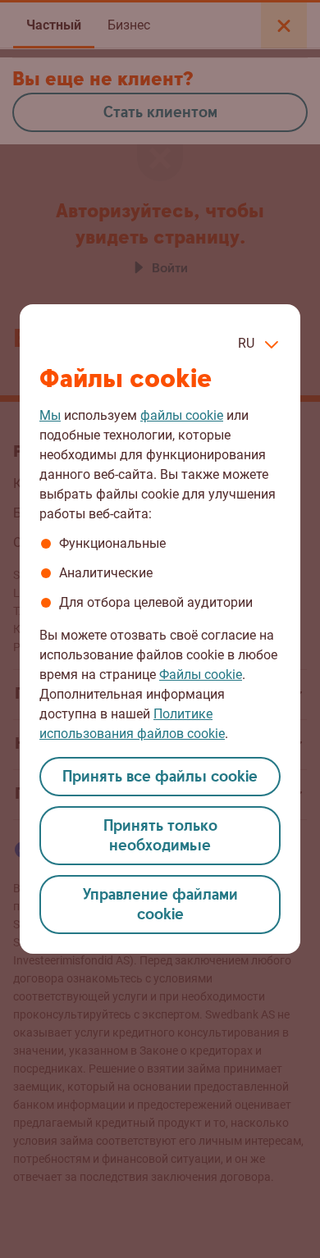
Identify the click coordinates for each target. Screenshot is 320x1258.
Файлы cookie (200, 674)
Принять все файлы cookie (160, 777)
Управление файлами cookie (160, 905)
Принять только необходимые (160, 836)
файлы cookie (181, 415)
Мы (50, 415)
